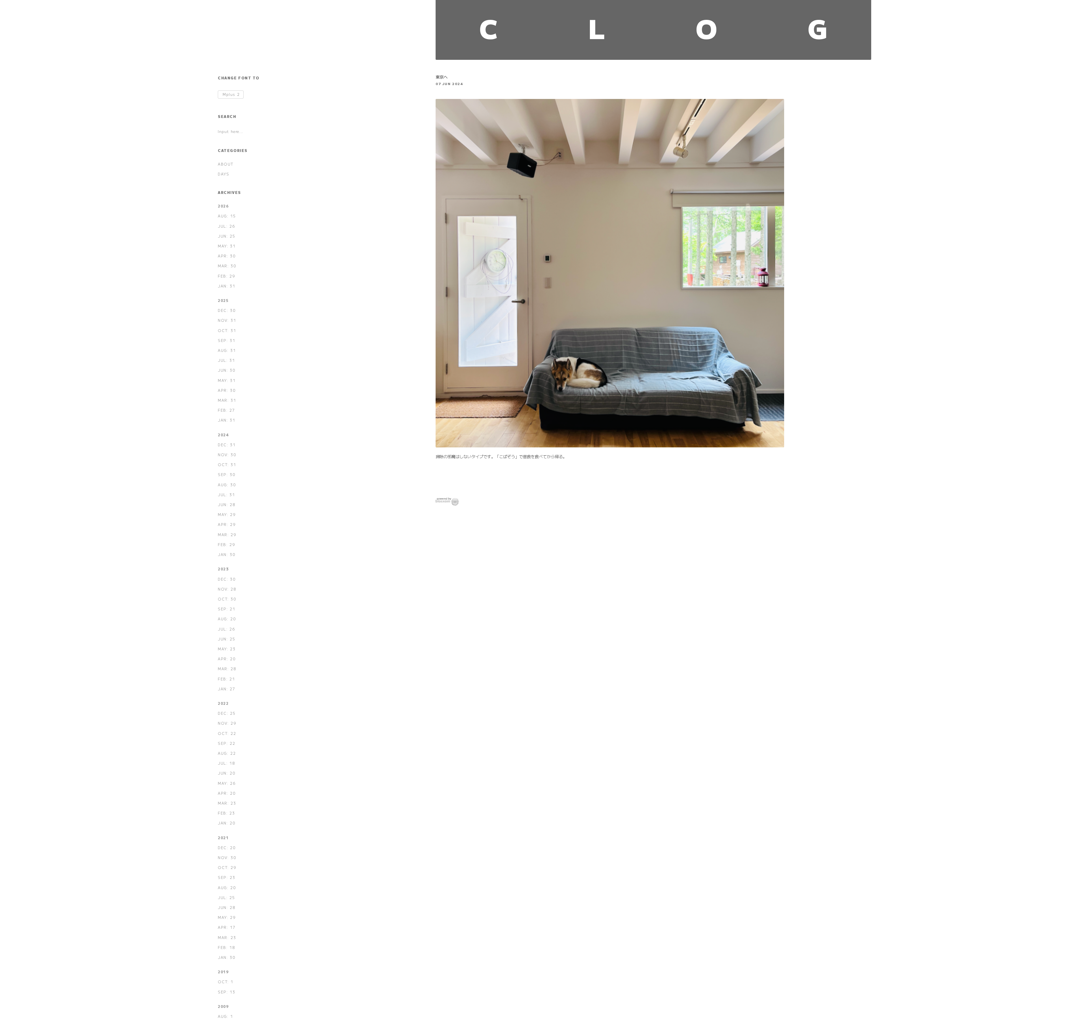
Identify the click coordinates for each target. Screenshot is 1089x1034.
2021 (223, 837)
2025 (223, 300)
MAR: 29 (227, 534)
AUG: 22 (227, 753)
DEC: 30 (227, 310)
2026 (223, 206)
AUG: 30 (227, 484)
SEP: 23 (226, 877)
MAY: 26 (227, 783)
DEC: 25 (226, 713)
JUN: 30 (226, 370)
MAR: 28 (227, 668)
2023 (223, 569)
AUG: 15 (227, 216)
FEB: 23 (226, 813)
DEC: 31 (226, 444)
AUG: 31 (227, 350)
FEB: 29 (226, 276)
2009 (223, 1006)
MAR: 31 (227, 400)
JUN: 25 (226, 236)
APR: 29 (227, 524)
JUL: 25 (226, 897)
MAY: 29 (227, 514)
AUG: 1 (225, 1016)
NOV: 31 (227, 320)
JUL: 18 (226, 763)
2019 (223, 971)
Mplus (231, 94)
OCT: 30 (227, 599)
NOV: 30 (227, 454)
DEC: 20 (227, 847)
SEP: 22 (226, 743)
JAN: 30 (226, 554)
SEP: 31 (226, 340)
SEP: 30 (226, 474)
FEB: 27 (226, 410)
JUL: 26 (226, 226)
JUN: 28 (226, 504)
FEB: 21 (226, 679)
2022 (223, 703)
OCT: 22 (227, 733)
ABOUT (226, 164)
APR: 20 (227, 658)
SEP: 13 (226, 992)
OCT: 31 (227, 330)
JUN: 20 (226, 773)
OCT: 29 (227, 867)
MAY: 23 (226, 649)
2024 (223, 434)
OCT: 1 (225, 981)
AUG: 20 (227, 618)
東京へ (442, 77)
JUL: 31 (226, 360)
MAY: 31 (226, 246)
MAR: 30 (227, 265)
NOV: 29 (227, 723)
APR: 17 (226, 927)
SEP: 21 (226, 609)
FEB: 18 (226, 947)
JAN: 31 (226, 286)
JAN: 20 (226, 823)
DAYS (223, 174)
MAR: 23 (227, 803)
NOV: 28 (227, 589)
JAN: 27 (226, 689)
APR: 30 (227, 256)
